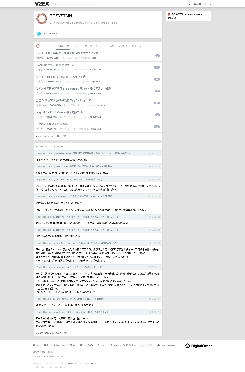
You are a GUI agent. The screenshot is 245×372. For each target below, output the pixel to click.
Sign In (207, 4)
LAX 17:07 (84, 363)
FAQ (90, 345)
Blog (72, 345)
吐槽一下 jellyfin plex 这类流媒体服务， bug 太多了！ (95, 216)
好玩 (98, 45)
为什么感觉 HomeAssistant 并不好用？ (95, 196)
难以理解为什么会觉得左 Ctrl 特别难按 (95, 166)
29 (157, 79)
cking (58, 298)
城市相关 (136, 45)
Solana (114, 345)
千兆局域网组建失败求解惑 (52, 124)
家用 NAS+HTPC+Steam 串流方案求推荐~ (61, 112)
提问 (76, 45)
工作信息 (109, 45)
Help (46, 345)
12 (157, 67)
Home (189, 4)
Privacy (102, 345)
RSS (69, 179)
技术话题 (87, 45)
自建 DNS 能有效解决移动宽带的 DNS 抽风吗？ (64, 100)
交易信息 (123, 45)
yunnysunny (99, 105)
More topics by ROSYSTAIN (52, 136)
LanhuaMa (44, 223)
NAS (68, 216)
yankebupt (60, 267)
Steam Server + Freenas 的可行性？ (57, 65)
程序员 (73, 166)
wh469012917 (62, 196)
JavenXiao (60, 242)
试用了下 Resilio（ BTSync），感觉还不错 (61, 77)
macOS (39, 57)
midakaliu (60, 153)
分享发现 (40, 81)
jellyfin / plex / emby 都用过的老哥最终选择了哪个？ (96, 242)
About (36, 345)
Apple (69, 153)
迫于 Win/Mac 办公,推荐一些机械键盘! (87, 298)
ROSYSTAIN (63, 45)
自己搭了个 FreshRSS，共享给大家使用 (90, 311)
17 (157, 126)
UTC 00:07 (61, 363)
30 (157, 103)
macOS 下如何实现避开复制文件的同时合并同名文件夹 (68, 53)
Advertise (59, 345)
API (81, 345)
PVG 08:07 (73, 363)
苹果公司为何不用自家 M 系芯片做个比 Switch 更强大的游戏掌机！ (103, 153)
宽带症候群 (41, 105)
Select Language (167, 345)
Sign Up (198, 4)
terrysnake (60, 179)
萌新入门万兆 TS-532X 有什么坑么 (88, 267)
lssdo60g (60, 216)
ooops (93, 57)
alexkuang (60, 311)
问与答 (39, 69)
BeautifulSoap (62, 166)
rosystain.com (49, 33)
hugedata (95, 81)
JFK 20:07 (94, 363)
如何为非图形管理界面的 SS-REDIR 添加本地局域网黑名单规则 (74, 88)
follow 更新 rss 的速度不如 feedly (87, 179)
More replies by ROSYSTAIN (53, 332)
